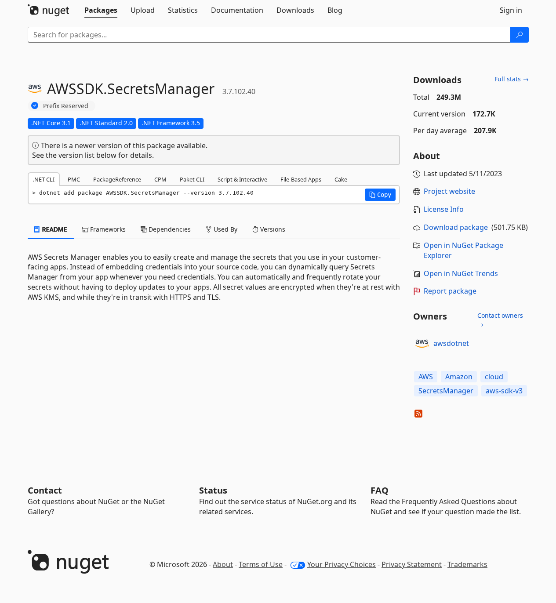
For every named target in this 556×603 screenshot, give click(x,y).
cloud (494, 376)
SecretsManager (445, 391)
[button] (380, 195)
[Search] (519, 35)
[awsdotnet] (422, 344)
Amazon (458, 376)
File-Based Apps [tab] (300, 179)
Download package (456, 227)
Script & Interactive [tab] (242, 179)
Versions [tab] (271, 229)
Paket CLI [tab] (192, 179)
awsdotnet (451, 343)
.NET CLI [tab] (44, 179)
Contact (45, 490)
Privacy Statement (412, 564)
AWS (425, 376)
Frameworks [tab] (107, 229)
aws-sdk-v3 (504, 391)
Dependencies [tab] (169, 229)
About (223, 564)
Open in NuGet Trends (461, 273)
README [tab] (53, 229)
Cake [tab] (340, 179)
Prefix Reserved (65, 106)
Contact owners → (500, 319)
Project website (449, 191)
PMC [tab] (74, 179)
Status (213, 490)
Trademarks (467, 564)
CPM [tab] (160, 179)
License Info (444, 209)
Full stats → (511, 79)
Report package (450, 291)
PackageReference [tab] (117, 179)
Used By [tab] (224, 229)
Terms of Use (261, 564)
